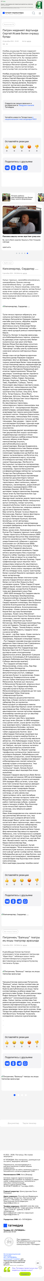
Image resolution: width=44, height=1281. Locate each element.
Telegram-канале (26, 105)
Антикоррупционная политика (12, 1255)
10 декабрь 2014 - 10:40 (11, 41)
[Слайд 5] (27, 253)
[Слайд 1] (16, 253)
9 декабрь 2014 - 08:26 (10, 273)
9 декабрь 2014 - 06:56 (10, 945)
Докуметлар (13, 1123)
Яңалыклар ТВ (9, 24)
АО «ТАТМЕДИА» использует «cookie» (12, 1258)
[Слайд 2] (19, 253)
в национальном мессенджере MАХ (21, 118)
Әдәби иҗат (8, 263)
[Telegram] (19, 167)
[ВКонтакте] (7, 167)
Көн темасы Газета (10, 931)
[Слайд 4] (24, 253)
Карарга (25, 1274)
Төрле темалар (29, 1123)
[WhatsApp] (25, 167)
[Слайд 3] (22, 253)
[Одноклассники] (13, 167)
